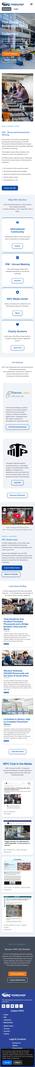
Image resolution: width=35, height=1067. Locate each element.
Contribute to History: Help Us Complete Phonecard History (17, 721)
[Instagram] (8, 1006)
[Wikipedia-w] (21, 1006)
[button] (31, 4)
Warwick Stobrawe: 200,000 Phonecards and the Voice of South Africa (16, 673)
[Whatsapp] (16, 1006)
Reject (17, 1062)
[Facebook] (3, 1006)
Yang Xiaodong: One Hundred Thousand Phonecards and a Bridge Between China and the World (16, 624)
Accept (7, 1062)
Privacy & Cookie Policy (13, 1058)
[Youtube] (12, 1006)
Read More (6, 644)
